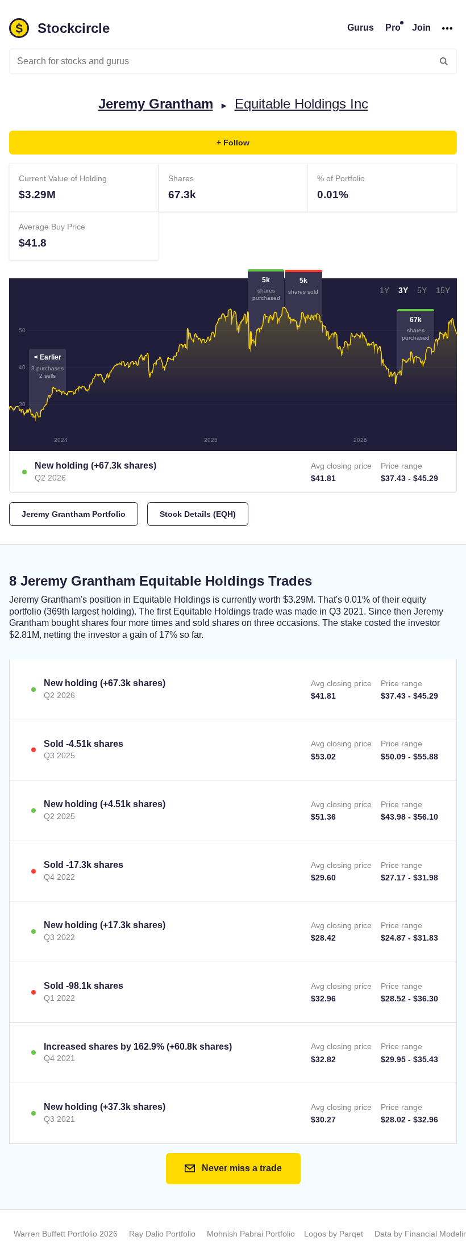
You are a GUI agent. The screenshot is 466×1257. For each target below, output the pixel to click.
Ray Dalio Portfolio (162, 1233)
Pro (393, 27)
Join (421, 27)
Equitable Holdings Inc (301, 103)
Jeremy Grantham (155, 103)
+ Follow (233, 142)
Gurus (360, 27)
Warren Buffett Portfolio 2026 (66, 1233)
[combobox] (233, 61)
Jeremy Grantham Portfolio (74, 514)
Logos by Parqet (333, 1233)
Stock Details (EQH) (198, 514)
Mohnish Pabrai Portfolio (251, 1233)
